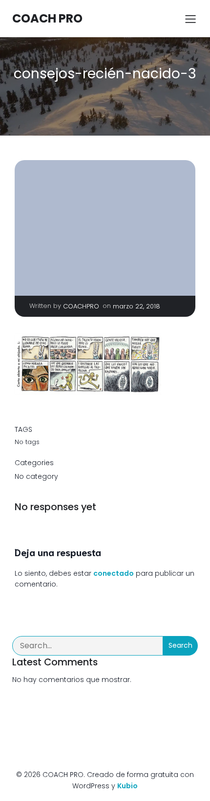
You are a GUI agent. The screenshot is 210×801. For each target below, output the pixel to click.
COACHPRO (81, 306)
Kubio (127, 786)
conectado (113, 573)
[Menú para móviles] (190, 18)
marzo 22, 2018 (136, 306)
